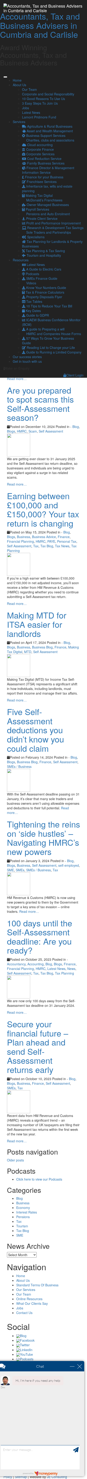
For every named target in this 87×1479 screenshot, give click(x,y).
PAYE (51, 541)
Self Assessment (51, 431)
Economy (23, 1207)
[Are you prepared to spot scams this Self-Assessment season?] (18, 444)
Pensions (23, 1216)
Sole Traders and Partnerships (48, 232)
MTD (27, 651)
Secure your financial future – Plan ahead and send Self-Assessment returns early (37, 1046)
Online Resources (29, 1298)
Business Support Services (45, 135)
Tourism (22, 1226)
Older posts (15, 1160)
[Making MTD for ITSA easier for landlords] (18, 665)
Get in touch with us (27, 361)
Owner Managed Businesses (47, 204)
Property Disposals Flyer (43, 297)
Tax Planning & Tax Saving (45, 250)
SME (10, 870)
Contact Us (24, 1312)
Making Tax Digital (39, 195)
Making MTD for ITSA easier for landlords (36, 624)
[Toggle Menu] (5, 77)
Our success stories (27, 356)
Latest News (31, 112)
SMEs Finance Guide (41, 278)
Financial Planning (20, 541)
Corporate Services (40, 154)
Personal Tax (66, 541)
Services (19, 121)
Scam (33, 431)
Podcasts (32, 273)
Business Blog (42, 647)
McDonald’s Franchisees (43, 200)
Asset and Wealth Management (49, 131)
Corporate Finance (39, 149)
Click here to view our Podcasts (39, 1179)
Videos (30, 283)
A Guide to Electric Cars (43, 269)
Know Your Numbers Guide (45, 287)
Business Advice (44, 536)
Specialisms (35, 237)
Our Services (25, 1289)
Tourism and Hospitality (43, 255)
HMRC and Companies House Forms (53, 333)
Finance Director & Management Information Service (48, 170)
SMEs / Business (19, 766)
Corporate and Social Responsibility (48, 94)
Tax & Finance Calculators (44, 292)
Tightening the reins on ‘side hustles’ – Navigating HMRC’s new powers (43, 837)
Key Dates (33, 310)
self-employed (68, 865)
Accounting (35, 964)
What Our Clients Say (32, 1303)
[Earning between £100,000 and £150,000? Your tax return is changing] (18, 564)
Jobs (25, 108)
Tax (36, 546)
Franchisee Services (41, 181)
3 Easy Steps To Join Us (40, 103)
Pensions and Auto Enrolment (47, 214)
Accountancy (16, 964)
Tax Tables (33, 301)
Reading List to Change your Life (50, 347)
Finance (64, 536)
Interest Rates (26, 1212)
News (71, 968)
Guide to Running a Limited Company (53, 352)
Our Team (29, 89)
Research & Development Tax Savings (55, 227)
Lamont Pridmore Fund (39, 117)
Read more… (17, 378)
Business (23, 536)
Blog (75, 426)
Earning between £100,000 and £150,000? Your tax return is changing (43, 509)
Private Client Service (41, 218)
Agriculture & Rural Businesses (49, 126)
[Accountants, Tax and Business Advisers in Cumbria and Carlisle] (43, 6)
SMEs (20, 870)
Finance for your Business (43, 177)
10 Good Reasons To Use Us (43, 98)
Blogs (11, 431)
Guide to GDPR (37, 315)
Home (17, 80)
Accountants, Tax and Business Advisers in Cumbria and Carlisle (40, 25)
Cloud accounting (39, 144)
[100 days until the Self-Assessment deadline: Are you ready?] (18, 986)
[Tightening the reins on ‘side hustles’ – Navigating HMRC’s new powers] (18, 883)
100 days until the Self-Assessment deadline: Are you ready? (39, 936)
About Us (19, 84)
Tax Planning (64, 973)
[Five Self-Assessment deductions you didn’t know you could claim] (18, 780)
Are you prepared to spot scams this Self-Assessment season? (40, 403)
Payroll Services (37, 209)
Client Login (75, 375)
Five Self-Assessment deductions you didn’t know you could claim (35, 730)
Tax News (62, 546)
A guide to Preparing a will (44, 329)
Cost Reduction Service (43, 158)
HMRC (22, 431)
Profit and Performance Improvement (53, 223)
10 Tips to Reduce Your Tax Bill (48, 306)
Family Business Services (45, 163)
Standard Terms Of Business (37, 1285)
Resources (21, 260)
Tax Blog (46, 546)
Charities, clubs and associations (49, 140)
